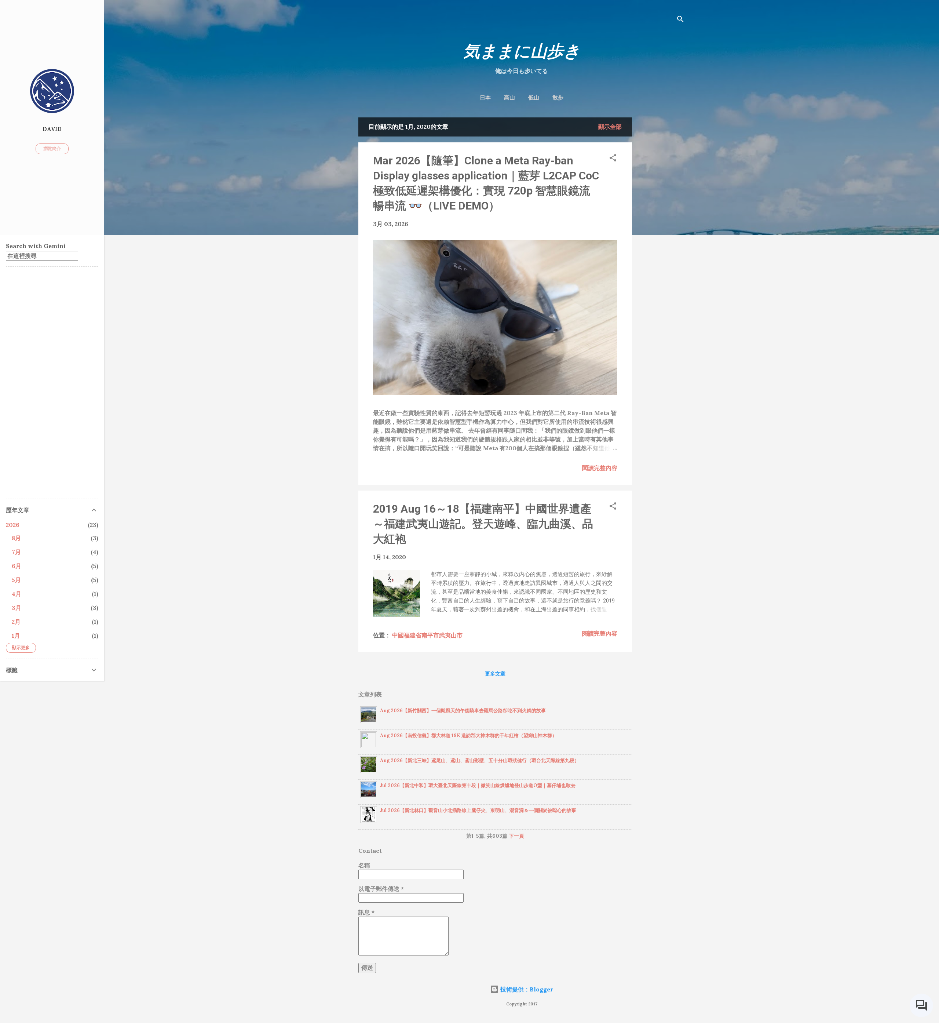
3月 (16, 607)
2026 (12, 524)
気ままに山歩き (521, 51)
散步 (557, 97)
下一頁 (516, 836)
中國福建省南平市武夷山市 (427, 635)
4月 (16, 593)
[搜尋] (680, 20)
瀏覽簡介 (52, 148)
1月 (16, 635)
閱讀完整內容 (599, 468)
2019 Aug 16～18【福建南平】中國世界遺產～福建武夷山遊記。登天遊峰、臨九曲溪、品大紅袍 (483, 523)
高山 (509, 97)
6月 (16, 565)
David (52, 129)
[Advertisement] (661, 227)
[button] (613, 158)
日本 (485, 97)
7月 (16, 552)
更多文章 (495, 673)
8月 (16, 538)
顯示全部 (610, 126)
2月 (16, 621)
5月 (16, 579)
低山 (533, 97)
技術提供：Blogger (526, 989)
